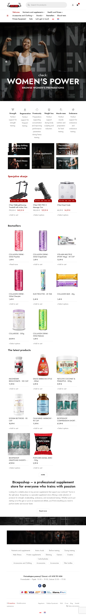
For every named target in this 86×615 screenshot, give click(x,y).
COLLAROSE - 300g (16, 333)
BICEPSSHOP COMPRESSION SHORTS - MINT (66, 420)
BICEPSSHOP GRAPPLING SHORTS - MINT (18, 460)
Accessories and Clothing (23, 563)
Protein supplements (33, 555)
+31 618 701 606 (55, 576)
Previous (6, 62)
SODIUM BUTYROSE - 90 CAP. (18, 419)
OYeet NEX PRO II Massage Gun (32, 206)
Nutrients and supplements (20, 550)
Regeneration (25, 113)
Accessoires (41, 563)
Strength (12, 113)
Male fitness (17, 555)
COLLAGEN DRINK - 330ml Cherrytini (17, 295)
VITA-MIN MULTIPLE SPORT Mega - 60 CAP (66, 255)
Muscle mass (61, 113)
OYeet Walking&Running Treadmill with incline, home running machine (11, 207)
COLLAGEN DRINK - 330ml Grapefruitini (41, 255)
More (43, 475)
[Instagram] (44, 585)
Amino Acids (39, 550)
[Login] (73, 5)
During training (69, 550)
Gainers (59, 555)
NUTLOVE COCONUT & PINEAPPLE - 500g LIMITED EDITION (66, 381)
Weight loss (49, 113)
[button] (37, 264)
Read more (43, 511)
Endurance (73, 113)
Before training (54, 550)
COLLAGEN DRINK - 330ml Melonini (41, 334)
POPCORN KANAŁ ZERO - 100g (42, 459)
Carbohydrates (43, 559)
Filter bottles (68, 563)
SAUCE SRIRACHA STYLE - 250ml (42, 380)
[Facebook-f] (39, 585)
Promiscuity (37, 113)
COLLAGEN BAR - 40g (65, 294)
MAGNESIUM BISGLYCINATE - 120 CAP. (19, 380)
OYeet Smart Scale (56, 205)
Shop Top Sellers (43, 91)
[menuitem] (53, 19)
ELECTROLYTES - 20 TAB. (42, 294)
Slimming (49, 555)
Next (80, 62)
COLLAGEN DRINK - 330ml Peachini (17, 255)
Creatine (70, 555)
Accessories (54, 563)
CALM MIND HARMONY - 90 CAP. (43, 419)
